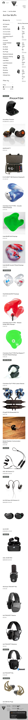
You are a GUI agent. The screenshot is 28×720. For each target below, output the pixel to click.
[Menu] (24, 7)
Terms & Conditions (20, 708)
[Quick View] (14, 135)
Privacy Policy (19, 709)
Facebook (8, 709)
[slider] (3, 87)
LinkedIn (8, 708)
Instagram (9, 710)
